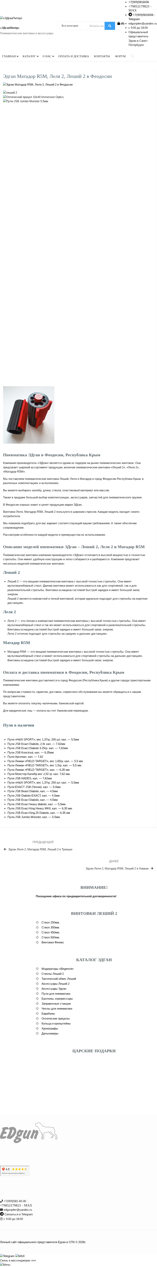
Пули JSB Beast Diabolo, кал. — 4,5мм (32, 791)
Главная (9, 56)
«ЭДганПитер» (10, 27)
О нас (47, 56)
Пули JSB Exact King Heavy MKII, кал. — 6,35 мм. (40, 808)
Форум (120, 56)
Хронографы (50, 1028)
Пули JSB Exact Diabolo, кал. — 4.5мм (32, 799)
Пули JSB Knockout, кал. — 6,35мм (30, 752)
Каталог (29, 56)
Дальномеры (50, 1033)
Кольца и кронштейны (56, 1023)
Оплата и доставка (73, 56)
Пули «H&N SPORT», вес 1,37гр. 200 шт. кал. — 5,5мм (43, 739)
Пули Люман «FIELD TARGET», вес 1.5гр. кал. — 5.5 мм (44, 765)
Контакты (102, 56)
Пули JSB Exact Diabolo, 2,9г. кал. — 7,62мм (36, 743)
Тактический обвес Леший (59, 978)
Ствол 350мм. (51, 927)
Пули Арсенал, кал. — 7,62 (25, 756)
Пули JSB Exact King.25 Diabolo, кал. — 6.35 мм (38, 812)
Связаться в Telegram (18, 1214)
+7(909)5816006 (138, 2)
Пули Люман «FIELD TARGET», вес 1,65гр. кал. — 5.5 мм (45, 761)
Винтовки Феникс (53, 942)
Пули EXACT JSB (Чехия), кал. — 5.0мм (34, 787)
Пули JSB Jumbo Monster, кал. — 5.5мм (33, 817)
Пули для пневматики (56, 993)
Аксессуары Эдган (54, 988)
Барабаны (48, 1013)
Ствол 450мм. (51, 932)
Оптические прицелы (56, 1018)
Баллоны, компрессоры (57, 998)
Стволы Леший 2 (53, 973)
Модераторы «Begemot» (58, 968)
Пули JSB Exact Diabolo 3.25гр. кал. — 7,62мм (37, 748)
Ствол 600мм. (51, 937)
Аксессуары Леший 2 (56, 983)
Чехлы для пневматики (57, 1008)
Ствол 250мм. (51, 922)
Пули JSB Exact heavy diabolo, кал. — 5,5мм (36, 804)
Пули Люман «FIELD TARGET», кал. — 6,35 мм (38, 769)
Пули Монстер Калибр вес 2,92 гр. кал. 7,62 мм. (38, 774)
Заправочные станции (56, 1003)
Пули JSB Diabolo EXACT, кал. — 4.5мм (33, 795)
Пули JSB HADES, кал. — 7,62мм (29, 778)
